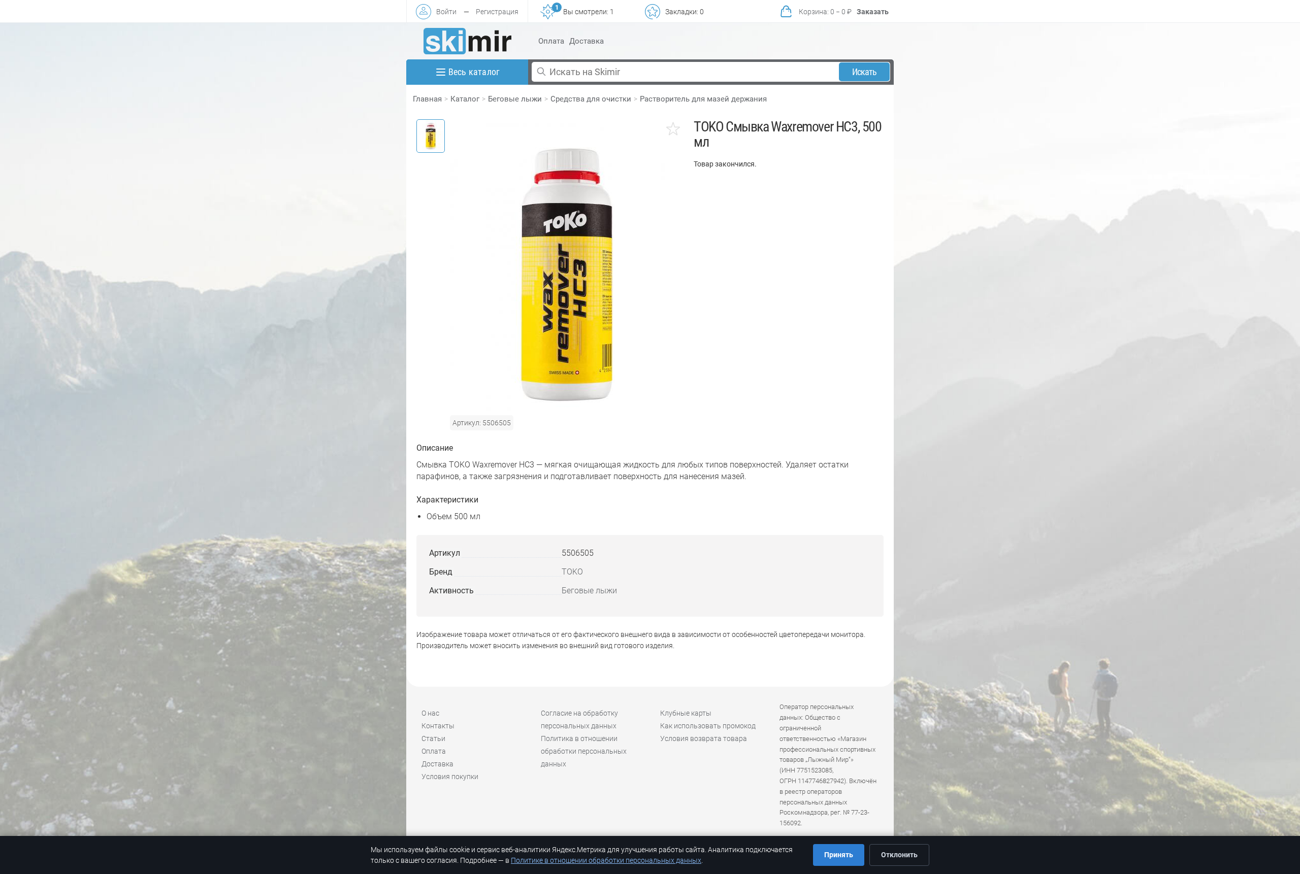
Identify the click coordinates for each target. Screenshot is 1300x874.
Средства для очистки (590, 99)
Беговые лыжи (515, 99)
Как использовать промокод (708, 726)
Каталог (464, 99)
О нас (430, 713)
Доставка (586, 41)
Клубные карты (685, 713)
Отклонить (899, 855)
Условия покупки (449, 776)
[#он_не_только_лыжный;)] (467, 41)
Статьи (433, 738)
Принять (838, 855)
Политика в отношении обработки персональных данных (584, 751)
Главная (427, 99)
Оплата (551, 41)
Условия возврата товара (703, 738)
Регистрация (497, 12)
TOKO (572, 572)
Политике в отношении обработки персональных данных (606, 860)
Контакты (437, 726)
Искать (864, 71)
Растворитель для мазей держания (703, 99)
